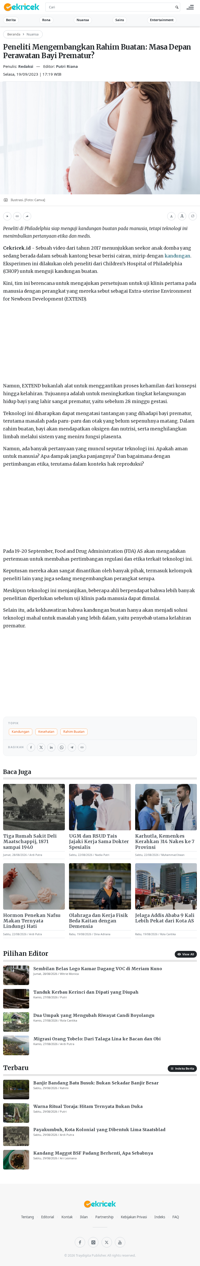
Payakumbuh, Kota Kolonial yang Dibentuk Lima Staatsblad (99, 1129)
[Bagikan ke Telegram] (72, 747)
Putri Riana (67, 66)
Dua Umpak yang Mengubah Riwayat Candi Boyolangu (93, 1015)
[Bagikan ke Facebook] (31, 747)
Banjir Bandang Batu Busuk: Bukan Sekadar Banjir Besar (96, 1082)
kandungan (177, 256)
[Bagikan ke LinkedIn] (51, 747)
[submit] (176, 7)
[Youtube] (120, 1242)
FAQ (175, 1217)
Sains (119, 20)
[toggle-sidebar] (190, 7)
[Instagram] (93, 1242)
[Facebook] (80, 1242)
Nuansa (83, 20)
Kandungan (20, 731)
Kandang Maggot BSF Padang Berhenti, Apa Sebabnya (93, 1153)
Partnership (104, 1217)
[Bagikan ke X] (41, 747)
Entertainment (161, 20)
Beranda (13, 34)
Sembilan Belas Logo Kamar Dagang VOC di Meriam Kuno (97, 968)
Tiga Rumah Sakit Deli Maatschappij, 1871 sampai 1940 (30, 841)
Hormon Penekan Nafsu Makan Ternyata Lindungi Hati (31, 921)
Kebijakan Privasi (134, 1217)
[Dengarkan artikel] (7, 216)
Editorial (47, 1217)
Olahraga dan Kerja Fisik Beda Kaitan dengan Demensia (98, 921)
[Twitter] (107, 1242)
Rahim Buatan (74, 731)
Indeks (159, 1217)
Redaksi (26, 66)
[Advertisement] (100, 343)
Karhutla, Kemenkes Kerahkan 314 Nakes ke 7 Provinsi (165, 841)
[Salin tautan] (17, 216)
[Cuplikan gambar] (34, 807)
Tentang (27, 1217)
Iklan (84, 1217)
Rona (46, 20)
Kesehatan (46, 731)
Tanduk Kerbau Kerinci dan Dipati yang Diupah (86, 992)
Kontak (67, 1217)
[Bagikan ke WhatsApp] (62, 747)
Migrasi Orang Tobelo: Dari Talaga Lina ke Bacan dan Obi (97, 1038)
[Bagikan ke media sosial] (27, 216)
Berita (11, 20)
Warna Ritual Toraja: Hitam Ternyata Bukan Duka (88, 1106)
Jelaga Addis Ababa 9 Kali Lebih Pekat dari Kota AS (165, 918)
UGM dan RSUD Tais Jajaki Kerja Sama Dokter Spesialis (99, 841)
